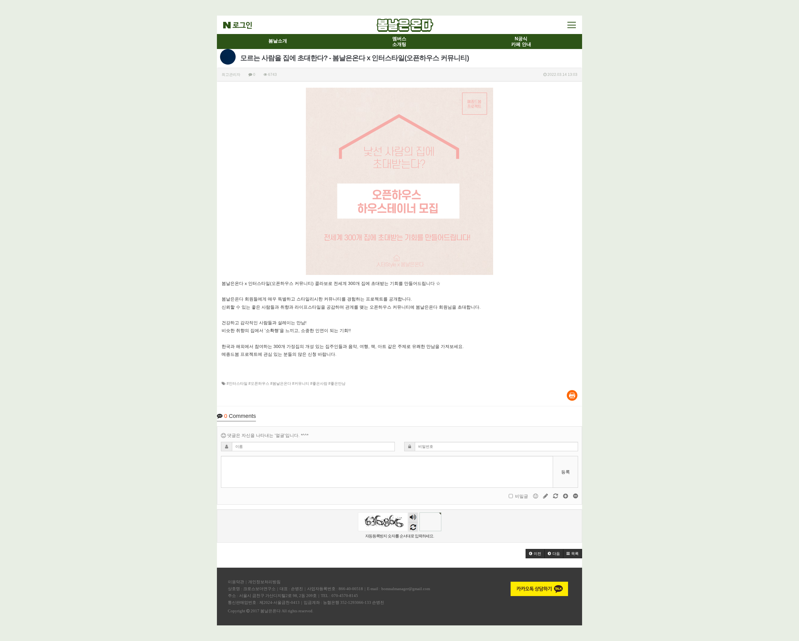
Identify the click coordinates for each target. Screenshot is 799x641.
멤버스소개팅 (399, 41)
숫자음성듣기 (413, 517)
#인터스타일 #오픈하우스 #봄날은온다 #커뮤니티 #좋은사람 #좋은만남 (286, 383)
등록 (565, 471)
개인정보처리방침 (264, 582)
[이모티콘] (536, 495)
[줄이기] (575, 495)
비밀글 (521, 496)
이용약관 (236, 582)
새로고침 (413, 527)
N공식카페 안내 (521, 41)
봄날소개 (277, 40)
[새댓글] (546, 495)
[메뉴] (571, 24)
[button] (535, 553)
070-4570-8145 (344, 595)
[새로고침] (556, 495)
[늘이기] (566, 495)
